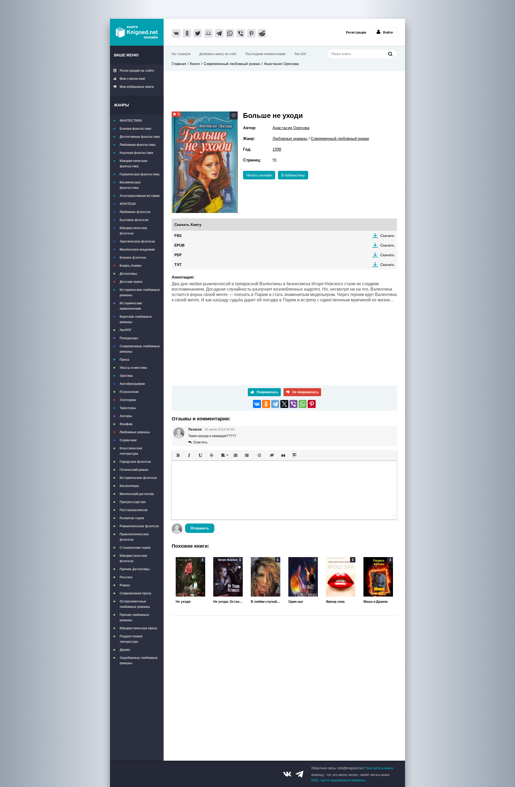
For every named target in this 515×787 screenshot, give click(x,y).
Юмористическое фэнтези (133, 230)
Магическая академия (137, 249)
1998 (277, 149)
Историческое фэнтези (138, 478)
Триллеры (128, 408)
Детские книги (131, 282)
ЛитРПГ (126, 330)
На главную (181, 54)
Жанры (121, 105)
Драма (125, 650)
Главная (179, 64)
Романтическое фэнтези (139, 526)
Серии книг (128, 440)
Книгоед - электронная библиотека (137, 32)
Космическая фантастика (130, 185)
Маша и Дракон (375, 602)
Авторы (126, 416)
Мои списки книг (132, 79)
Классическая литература (131, 451)
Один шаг (295, 602)
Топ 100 (300, 54)
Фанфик (126, 424)
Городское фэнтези (135, 462)
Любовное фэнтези (135, 212)
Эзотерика (128, 400)
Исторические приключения (131, 306)
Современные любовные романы (140, 348)
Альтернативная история (140, 196)
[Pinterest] (312, 404)
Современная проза (135, 593)
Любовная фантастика (138, 145)
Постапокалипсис (134, 510)
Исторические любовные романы (140, 292)
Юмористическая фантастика (133, 163)
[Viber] (293, 404)
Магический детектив (137, 494)
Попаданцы (129, 338)
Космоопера (129, 486)
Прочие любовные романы (134, 617)
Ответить (200, 442)
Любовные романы (135, 432)
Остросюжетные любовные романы (135, 604)
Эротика (126, 376)
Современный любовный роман (232, 64)
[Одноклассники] (266, 404)
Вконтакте (287, 774)
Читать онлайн (259, 175)
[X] (284, 404)
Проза (124, 360)
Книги (195, 64)
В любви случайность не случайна (265, 602)
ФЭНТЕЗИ (128, 204)
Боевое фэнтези (133, 257)
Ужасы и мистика (133, 368)
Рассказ (126, 577)
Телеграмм (299, 774)
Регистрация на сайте (137, 71)
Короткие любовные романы (136, 319)
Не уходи (183, 602)
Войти (388, 32)
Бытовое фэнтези (134, 220)
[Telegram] (275, 404)
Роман (125, 585)
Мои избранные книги (137, 87)
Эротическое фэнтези (137, 241)
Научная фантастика (136, 153)
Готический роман (134, 470)
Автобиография (132, 384)
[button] (178, 455)
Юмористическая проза (138, 628)
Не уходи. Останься (228, 602)
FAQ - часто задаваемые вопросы (338, 780)
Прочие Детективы (135, 569)
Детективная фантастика (140, 137)
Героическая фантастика (140, 174)
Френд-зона (335, 602)
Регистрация (356, 32)
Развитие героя (132, 518)
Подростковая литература (131, 639)
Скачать (387, 235)
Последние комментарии (265, 54)
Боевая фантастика (135, 129)
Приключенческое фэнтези (134, 536)
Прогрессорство (133, 502)
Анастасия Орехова (281, 64)
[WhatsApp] (303, 404)
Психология (129, 392)
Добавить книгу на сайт (218, 54)
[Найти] (390, 54)
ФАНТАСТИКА (131, 120)
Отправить (199, 528)
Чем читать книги (379, 768)
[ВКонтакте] (257, 404)
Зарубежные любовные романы (139, 660)
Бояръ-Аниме (131, 266)
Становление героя (135, 548)
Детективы (128, 274)
